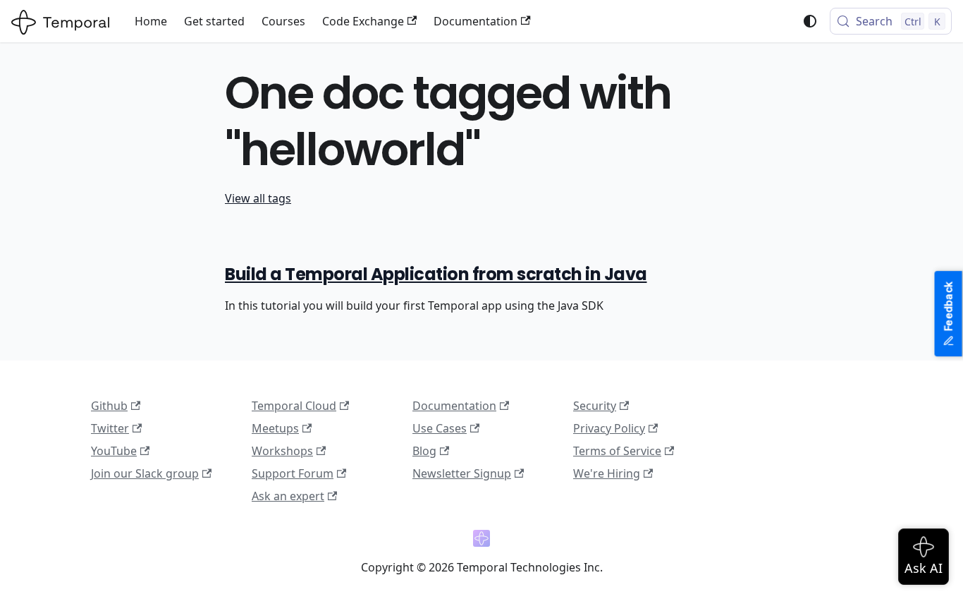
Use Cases (439, 428)
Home (151, 21)
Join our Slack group (145, 473)
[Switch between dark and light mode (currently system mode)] (810, 21)
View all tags (258, 198)
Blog (424, 451)
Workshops (282, 451)
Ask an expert (288, 496)
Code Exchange (363, 21)
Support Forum (292, 473)
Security (594, 405)
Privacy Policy (609, 428)
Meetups (275, 428)
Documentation (475, 21)
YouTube (114, 451)
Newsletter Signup (461, 473)
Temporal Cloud (294, 405)
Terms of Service (617, 451)
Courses (283, 21)
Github (109, 405)
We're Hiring (606, 473)
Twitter (110, 428)
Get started (214, 21)
